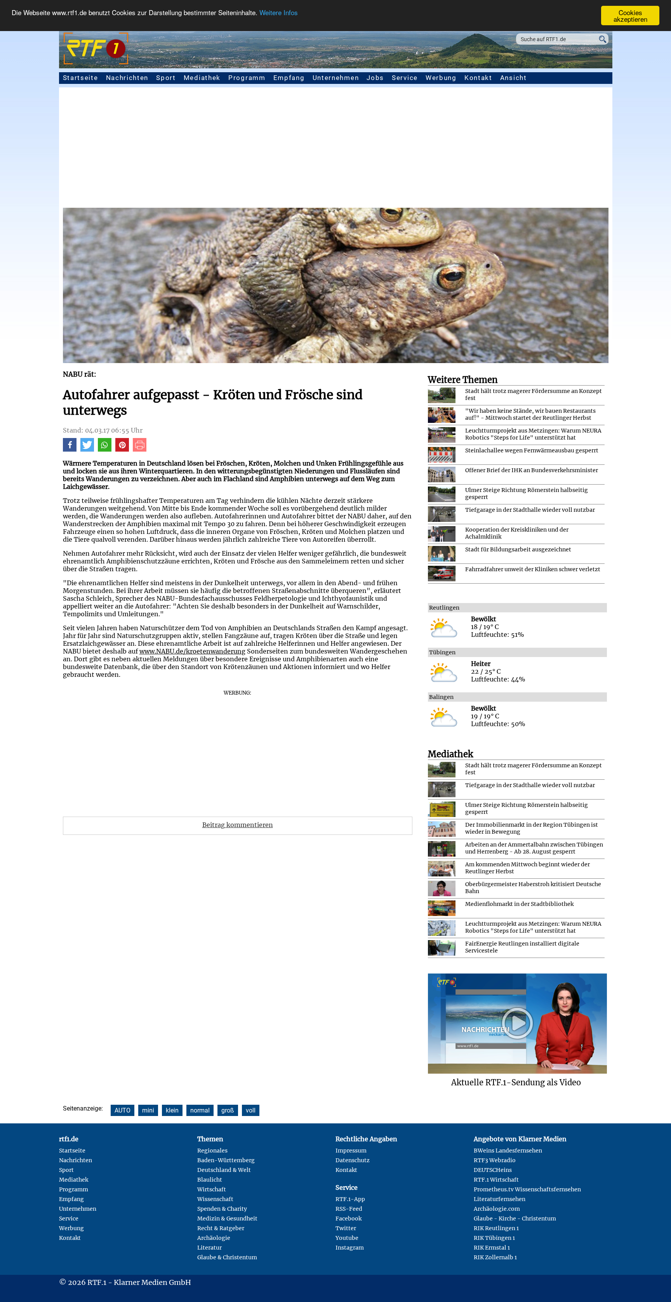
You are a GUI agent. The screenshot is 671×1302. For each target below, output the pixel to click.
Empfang (289, 78)
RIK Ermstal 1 (492, 1247)
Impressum (351, 1150)
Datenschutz (353, 1160)
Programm (247, 78)
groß (227, 1110)
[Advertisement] (335, 149)
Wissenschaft (215, 1199)
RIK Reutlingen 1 (496, 1228)
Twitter (346, 1228)
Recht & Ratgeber (220, 1228)
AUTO (122, 1110)
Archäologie (213, 1237)
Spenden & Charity (222, 1208)
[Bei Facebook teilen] (69, 449)
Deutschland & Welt (224, 1169)
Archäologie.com (497, 1208)
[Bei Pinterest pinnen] (122, 449)
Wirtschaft (211, 1189)
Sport (166, 78)
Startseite (80, 78)
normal (200, 1110)
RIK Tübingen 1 (494, 1237)
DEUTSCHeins (493, 1169)
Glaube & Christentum (227, 1257)
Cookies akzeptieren (630, 15)
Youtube (347, 1237)
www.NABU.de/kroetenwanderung (192, 651)
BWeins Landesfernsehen (508, 1150)
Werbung (441, 78)
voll (251, 1110)
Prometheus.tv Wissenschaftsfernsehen (527, 1189)
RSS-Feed (349, 1208)
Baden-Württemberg (226, 1160)
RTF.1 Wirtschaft (496, 1179)
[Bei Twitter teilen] (87, 449)
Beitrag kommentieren (237, 825)
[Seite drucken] (139, 449)
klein (172, 1110)
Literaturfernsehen (499, 1199)
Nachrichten (127, 78)
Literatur (209, 1247)
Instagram (350, 1247)
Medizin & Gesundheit (227, 1218)
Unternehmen (336, 78)
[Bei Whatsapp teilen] (104, 449)
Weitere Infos (278, 12)
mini (148, 1110)
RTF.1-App (350, 1199)
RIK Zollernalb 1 (495, 1257)
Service (405, 78)
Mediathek (202, 78)
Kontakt (478, 78)
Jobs (375, 78)
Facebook (349, 1218)
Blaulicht (209, 1179)
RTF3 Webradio (495, 1160)
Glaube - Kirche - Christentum (515, 1218)
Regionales (212, 1150)
